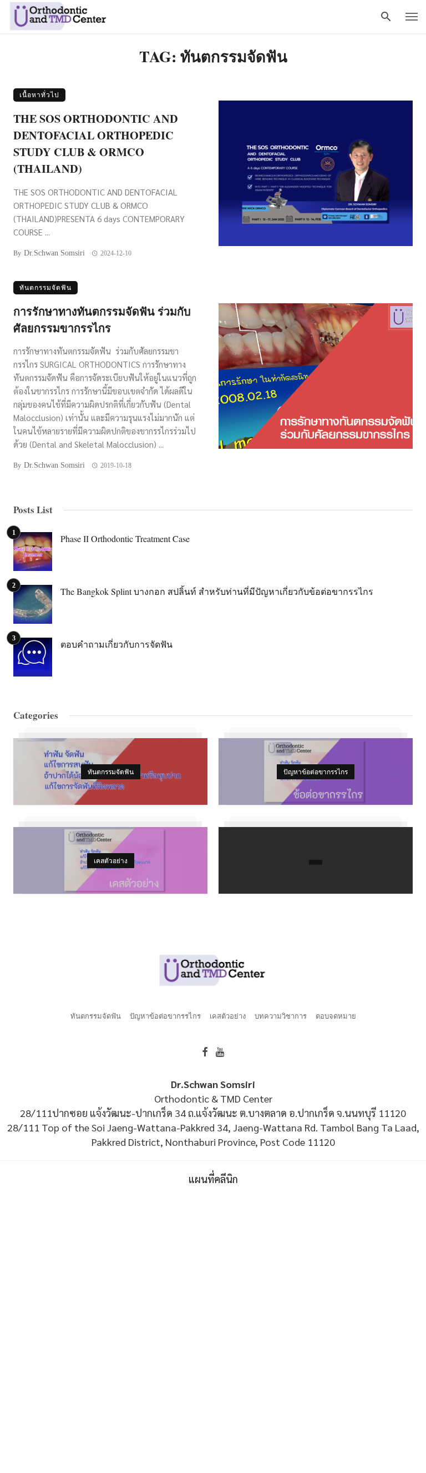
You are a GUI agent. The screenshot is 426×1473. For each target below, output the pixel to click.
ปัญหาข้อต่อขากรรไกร (165, 1016)
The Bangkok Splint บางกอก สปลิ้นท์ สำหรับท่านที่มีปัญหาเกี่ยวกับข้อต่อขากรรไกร (216, 591)
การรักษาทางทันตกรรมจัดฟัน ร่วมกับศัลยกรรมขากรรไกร (102, 319)
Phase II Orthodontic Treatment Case (125, 538)
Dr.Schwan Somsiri (54, 253)
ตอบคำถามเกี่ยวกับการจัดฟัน (116, 644)
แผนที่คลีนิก (213, 1179)
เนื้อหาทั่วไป (39, 95)
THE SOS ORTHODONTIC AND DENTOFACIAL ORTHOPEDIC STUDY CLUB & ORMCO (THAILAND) (95, 143)
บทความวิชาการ (281, 1016)
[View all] (110, 771)
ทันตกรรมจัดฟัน (45, 288)
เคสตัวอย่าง (228, 1016)
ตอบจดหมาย (336, 1016)
